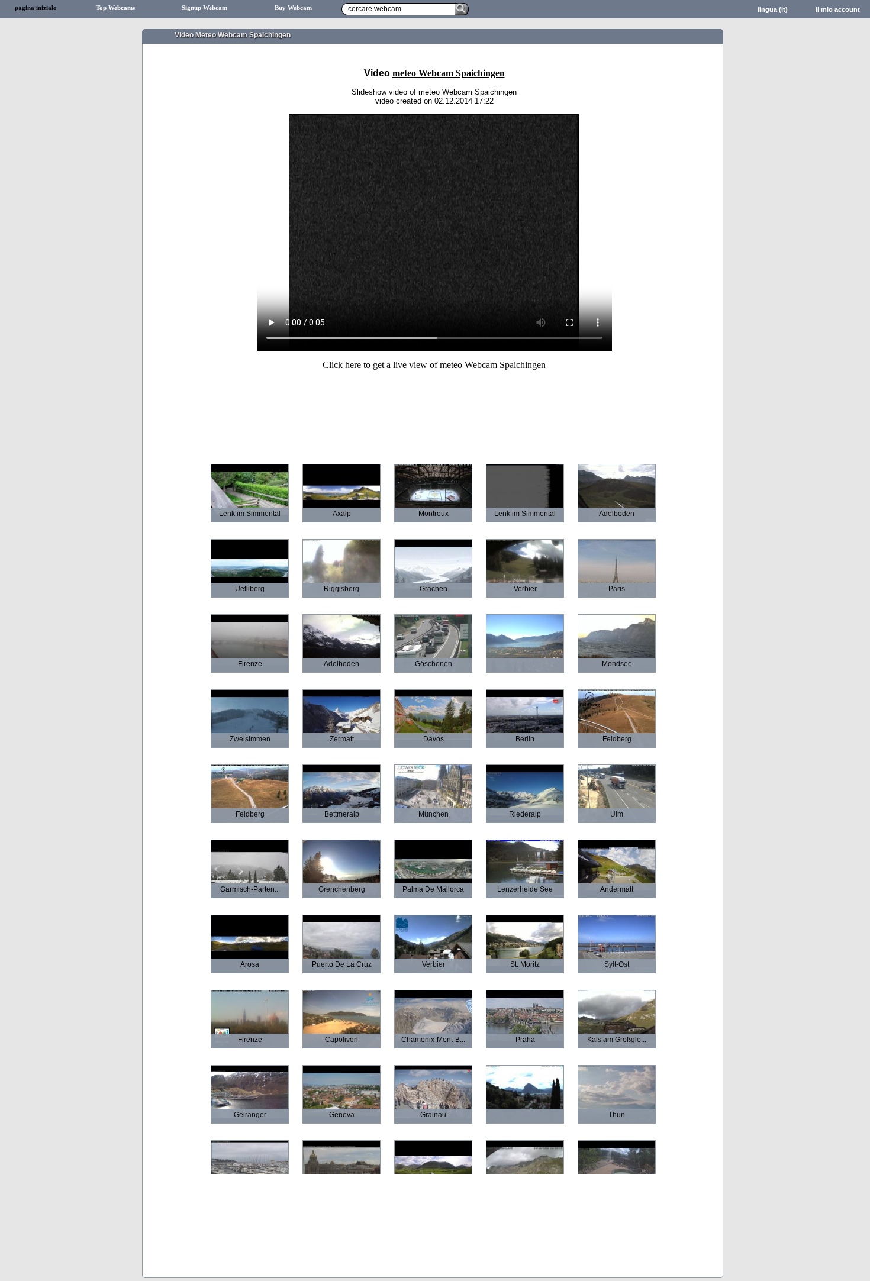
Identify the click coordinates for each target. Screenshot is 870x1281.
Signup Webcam (204, 8)
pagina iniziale (35, 8)
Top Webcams (115, 8)
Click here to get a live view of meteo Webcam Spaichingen (434, 365)
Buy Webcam (293, 8)
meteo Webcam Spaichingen (448, 73)
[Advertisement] (434, 408)
